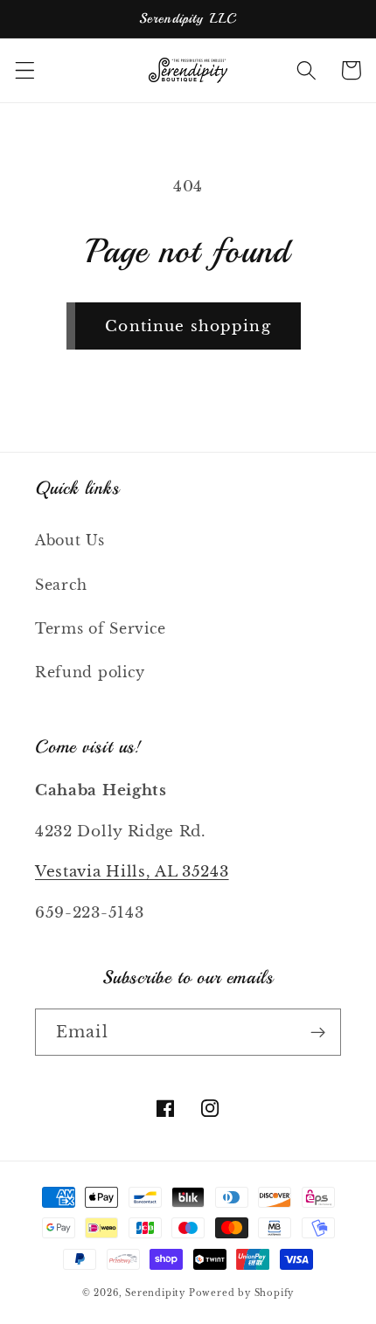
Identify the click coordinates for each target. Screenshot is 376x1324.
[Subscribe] (318, 1032)
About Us (70, 540)
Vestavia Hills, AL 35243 (132, 871)
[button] (25, 70)
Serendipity (157, 1293)
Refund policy (90, 672)
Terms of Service (100, 628)
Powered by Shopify (242, 1293)
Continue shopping (188, 326)
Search (61, 584)
